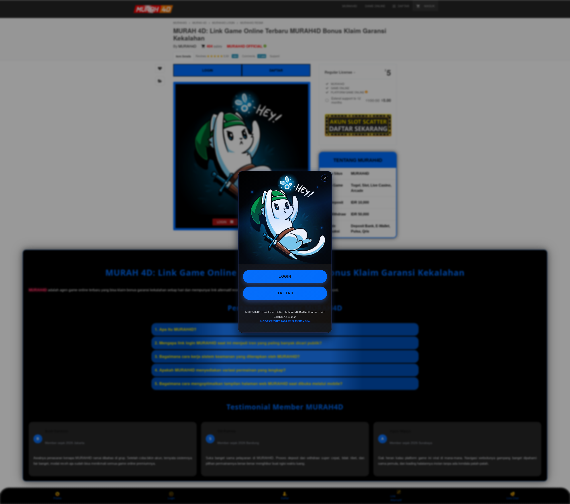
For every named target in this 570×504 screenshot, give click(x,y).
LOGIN (285, 276)
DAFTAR (285, 293)
